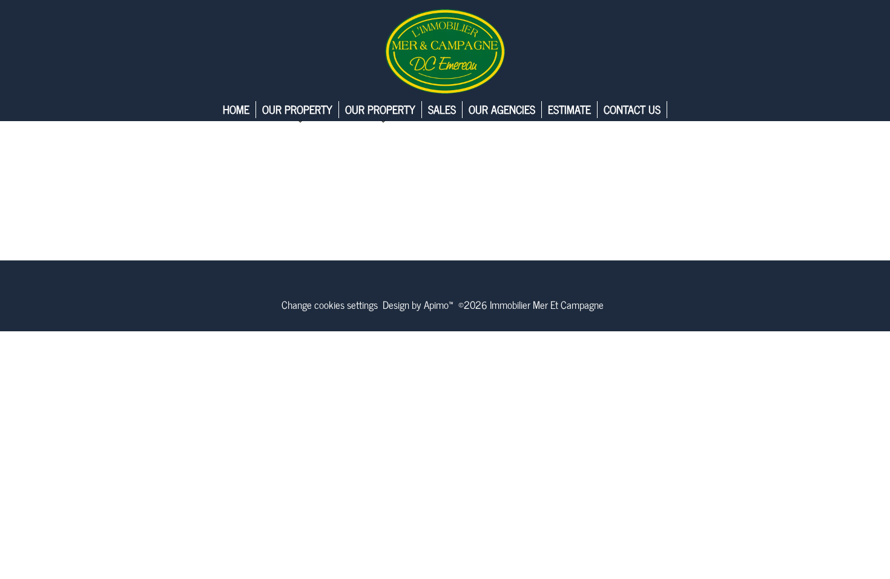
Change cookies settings (330, 304)
